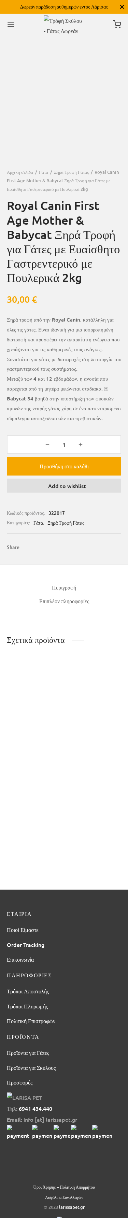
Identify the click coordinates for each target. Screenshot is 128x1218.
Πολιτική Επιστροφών (31, 1020)
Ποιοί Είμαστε (23, 929)
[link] (19, 1132)
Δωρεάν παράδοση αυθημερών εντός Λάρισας (64, 6)
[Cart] (117, 24)
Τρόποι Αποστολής (28, 991)
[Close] (122, 6)
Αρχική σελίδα (20, 172)
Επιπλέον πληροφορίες (64, 601)
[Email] (78, 547)
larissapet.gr (72, 1207)
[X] (40, 547)
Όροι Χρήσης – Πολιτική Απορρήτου (64, 1187)
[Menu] (11, 24)
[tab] (64, 587)
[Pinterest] (53, 547)
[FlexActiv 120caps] (94, 688)
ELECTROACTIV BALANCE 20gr (26, 819)
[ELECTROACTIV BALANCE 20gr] (34, 779)
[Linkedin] (66, 547)
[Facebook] (28, 547)
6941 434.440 (35, 1108)
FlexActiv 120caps (89, 726)
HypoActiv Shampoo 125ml (93, 819)
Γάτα (43, 172)
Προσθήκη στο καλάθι (64, 466)
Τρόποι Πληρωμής (27, 1006)
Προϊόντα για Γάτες (28, 1052)
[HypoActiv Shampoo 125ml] (94, 779)
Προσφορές (19, 1082)
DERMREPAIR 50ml (31, 726)
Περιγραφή (64, 587)
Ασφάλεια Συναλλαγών (64, 1197)
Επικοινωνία (20, 959)
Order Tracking (25, 944)
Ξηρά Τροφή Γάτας (71, 172)
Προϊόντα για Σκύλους (31, 1067)
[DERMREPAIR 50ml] (34, 688)
